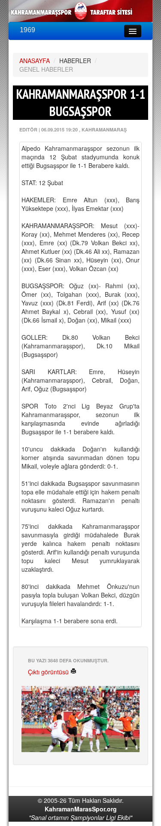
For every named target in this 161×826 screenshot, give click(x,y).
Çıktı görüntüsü (49, 672)
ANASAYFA (34, 60)
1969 (27, 30)
